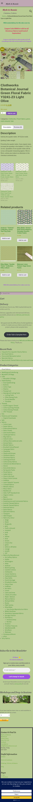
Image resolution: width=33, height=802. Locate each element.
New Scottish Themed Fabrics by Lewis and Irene (17, 360)
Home (4, 16)
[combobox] (16, 368)
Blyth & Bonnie (10, 10)
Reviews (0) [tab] (18, 127)
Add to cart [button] (6, 238)
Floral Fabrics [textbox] (16, 369)
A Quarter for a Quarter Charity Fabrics (14, 352)
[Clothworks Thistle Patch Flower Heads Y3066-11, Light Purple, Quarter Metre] (7, 167)
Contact (3, 756)
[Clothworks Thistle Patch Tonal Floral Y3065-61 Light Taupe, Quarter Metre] (7, 186)
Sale (12, 121)
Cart (3, 775)
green (28, 119)
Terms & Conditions (6, 760)
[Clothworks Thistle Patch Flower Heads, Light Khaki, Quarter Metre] (22, 167)
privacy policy (18, 684)
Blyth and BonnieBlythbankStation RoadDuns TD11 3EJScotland (6, 738)
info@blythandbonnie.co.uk (9, 746)
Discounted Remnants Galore (11, 356)
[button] (29, 50)
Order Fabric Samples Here (16, 335)
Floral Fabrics (21, 119)
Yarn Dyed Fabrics (7, 354)
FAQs (2, 766)
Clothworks (12, 119)
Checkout (5, 777)
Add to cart (11, 113)
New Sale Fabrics (7, 358)
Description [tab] (7, 127)
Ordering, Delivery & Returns (9, 763)
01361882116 (4, 744)
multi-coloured (5, 121)
